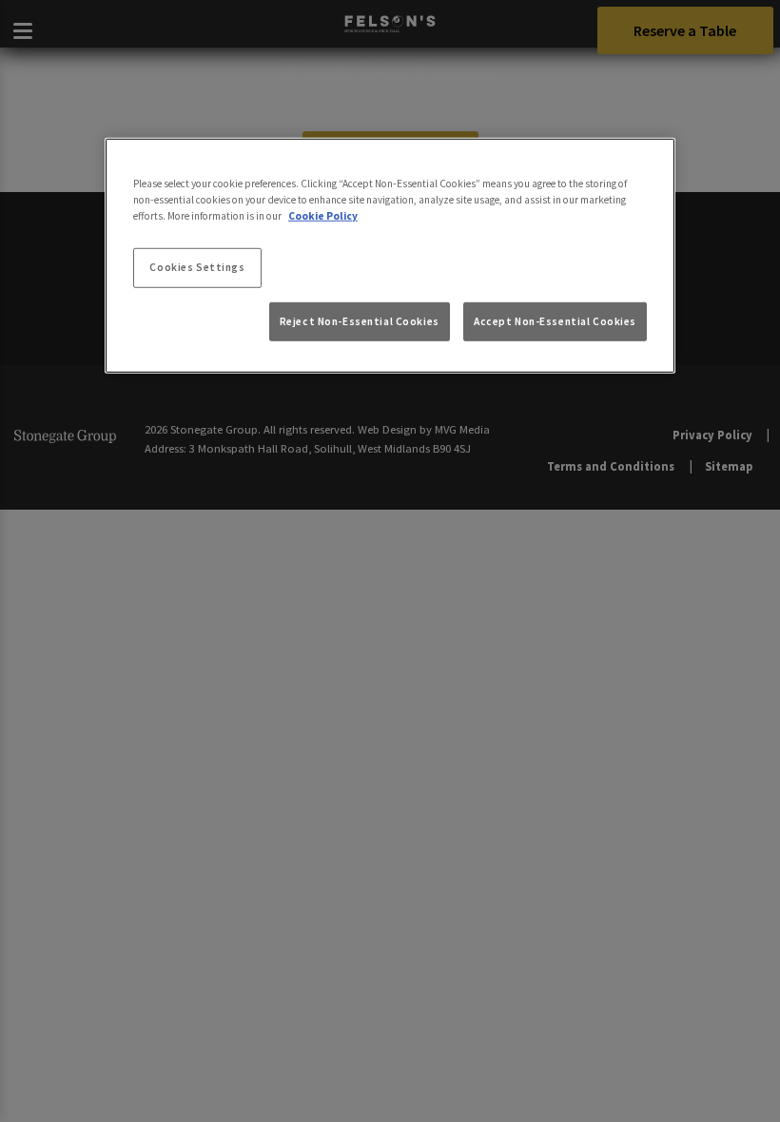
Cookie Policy (323, 215)
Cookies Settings (196, 267)
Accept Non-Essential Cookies (555, 320)
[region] (390, 256)
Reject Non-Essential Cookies (359, 320)
